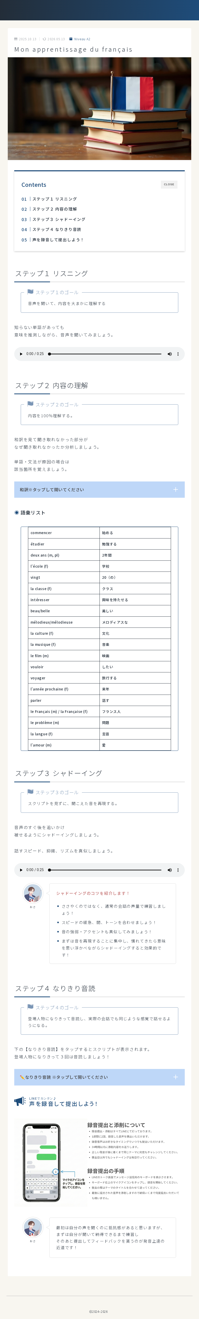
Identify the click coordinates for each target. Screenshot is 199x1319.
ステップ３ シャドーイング (59, 219)
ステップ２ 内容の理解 (54, 209)
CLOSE (169, 184)
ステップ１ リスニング (54, 199)
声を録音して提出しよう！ (58, 239)
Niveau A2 (82, 39)
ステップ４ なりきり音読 (56, 229)
